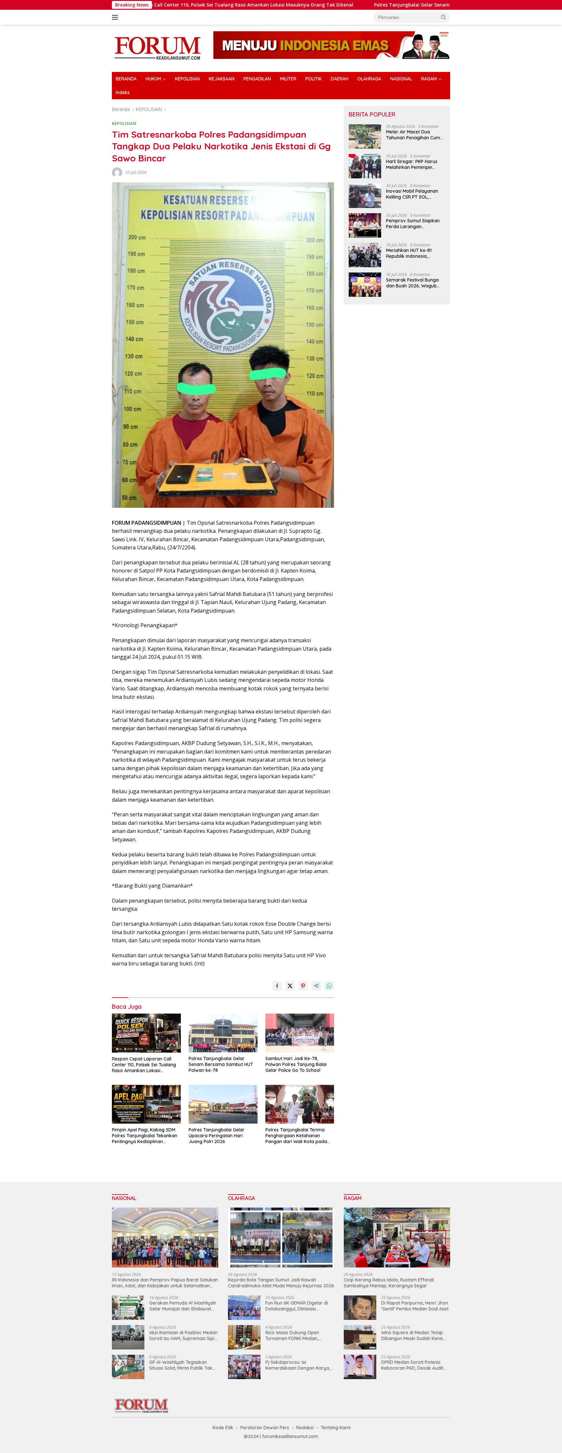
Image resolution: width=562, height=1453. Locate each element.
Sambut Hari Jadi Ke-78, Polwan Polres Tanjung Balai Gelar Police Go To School (296, 1064)
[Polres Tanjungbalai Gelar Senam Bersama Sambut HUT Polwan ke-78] (223, 1033)
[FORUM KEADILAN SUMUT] (157, 48)
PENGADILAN (257, 79)
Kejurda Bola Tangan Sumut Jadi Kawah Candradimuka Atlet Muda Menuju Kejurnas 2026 (281, 1283)
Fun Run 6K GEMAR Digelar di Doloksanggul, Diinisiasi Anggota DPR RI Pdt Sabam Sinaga (296, 1306)
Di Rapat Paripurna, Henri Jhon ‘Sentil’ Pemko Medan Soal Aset (414, 1306)
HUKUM (153, 79)
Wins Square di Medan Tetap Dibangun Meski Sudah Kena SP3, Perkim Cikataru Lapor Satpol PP (412, 1335)
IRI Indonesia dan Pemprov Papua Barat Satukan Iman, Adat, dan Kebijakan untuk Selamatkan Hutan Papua (165, 1283)
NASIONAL (401, 79)
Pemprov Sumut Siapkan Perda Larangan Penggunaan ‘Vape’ (413, 223)
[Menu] (116, 17)
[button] (443, 17)
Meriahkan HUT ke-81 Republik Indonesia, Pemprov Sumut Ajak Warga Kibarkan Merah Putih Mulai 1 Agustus (411, 253)
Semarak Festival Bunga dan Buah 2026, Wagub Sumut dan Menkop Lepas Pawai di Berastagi (414, 283)
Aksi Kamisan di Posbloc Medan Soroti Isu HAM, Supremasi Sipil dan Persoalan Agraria (183, 1335)
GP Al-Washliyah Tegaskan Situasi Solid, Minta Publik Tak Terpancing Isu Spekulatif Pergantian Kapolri (180, 1365)
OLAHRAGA (369, 79)
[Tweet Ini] (290, 986)
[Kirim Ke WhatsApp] (329, 986)
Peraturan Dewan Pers (264, 1428)
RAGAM (429, 79)
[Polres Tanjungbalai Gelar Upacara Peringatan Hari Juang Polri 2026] (223, 1104)
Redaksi (305, 1428)
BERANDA (126, 79)
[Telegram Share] (316, 986)
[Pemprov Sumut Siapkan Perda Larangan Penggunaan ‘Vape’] (365, 225)
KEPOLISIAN (187, 79)
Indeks (123, 92)
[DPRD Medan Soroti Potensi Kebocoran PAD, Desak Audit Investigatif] (360, 1367)
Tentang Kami (336, 1428)
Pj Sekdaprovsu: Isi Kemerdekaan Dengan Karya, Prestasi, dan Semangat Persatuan (297, 1365)
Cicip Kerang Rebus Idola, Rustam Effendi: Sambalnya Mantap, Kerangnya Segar (389, 1283)
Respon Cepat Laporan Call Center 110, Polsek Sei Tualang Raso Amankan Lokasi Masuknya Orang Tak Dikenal (153, 5)
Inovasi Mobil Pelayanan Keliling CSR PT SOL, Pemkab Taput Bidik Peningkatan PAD (412, 194)
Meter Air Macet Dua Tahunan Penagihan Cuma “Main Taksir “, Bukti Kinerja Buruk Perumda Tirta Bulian (414, 135)
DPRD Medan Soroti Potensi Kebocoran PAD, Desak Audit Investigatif (412, 1365)
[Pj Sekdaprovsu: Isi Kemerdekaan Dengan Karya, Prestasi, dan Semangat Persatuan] (244, 1367)
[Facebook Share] (277, 986)
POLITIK (313, 79)
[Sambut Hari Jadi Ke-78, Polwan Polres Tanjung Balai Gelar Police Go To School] (299, 1033)
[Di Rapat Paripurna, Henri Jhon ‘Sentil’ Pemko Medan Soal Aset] (360, 1307)
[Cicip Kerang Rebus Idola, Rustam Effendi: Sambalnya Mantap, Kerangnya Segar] (397, 1237)
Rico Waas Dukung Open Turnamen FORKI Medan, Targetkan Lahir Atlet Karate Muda (296, 1335)
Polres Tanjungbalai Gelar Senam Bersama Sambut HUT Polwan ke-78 (379, 5)
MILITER (288, 79)
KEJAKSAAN (221, 79)
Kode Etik (223, 1428)
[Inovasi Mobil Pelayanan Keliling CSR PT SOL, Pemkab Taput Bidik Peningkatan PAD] (365, 196)
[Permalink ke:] (117, 172)
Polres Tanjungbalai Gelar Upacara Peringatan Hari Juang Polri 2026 (217, 1135)
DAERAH (339, 79)
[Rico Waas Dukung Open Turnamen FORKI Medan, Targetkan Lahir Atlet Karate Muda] (244, 1337)
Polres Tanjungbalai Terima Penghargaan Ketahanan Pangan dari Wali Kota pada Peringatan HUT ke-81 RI (296, 1136)
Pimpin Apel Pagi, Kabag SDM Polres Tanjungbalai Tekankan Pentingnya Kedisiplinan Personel (144, 1136)
